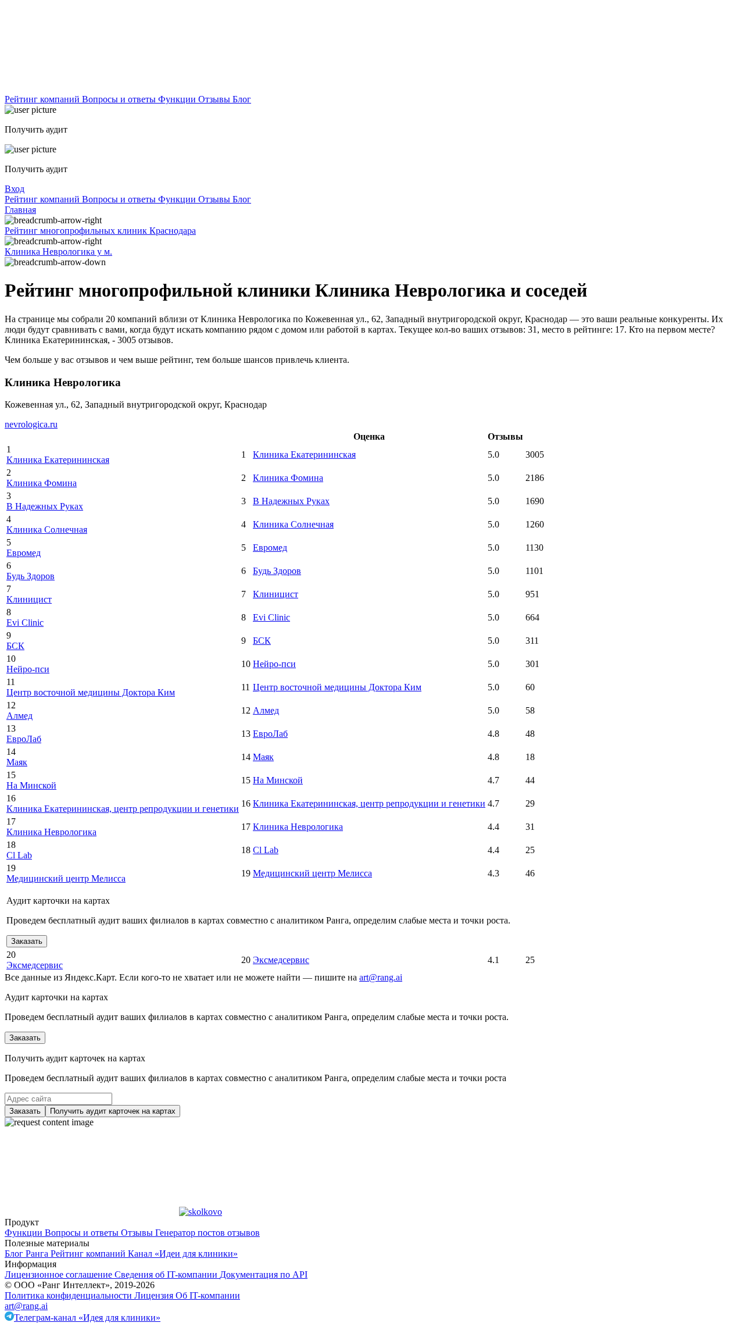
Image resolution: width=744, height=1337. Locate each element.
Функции (178, 99)
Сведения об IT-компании (167, 1274)
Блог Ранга (28, 1253)
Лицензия (155, 1295)
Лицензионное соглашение (60, 1274)
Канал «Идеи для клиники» (183, 1253)
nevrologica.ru (31, 424)
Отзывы (215, 99)
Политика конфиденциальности (69, 1295)
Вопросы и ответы (120, 99)
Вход (14, 189)
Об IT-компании (208, 1295)
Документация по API (263, 1274)
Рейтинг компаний (43, 99)
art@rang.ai (26, 1306)
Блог (242, 99)
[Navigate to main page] (92, 89)
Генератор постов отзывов (207, 1233)
